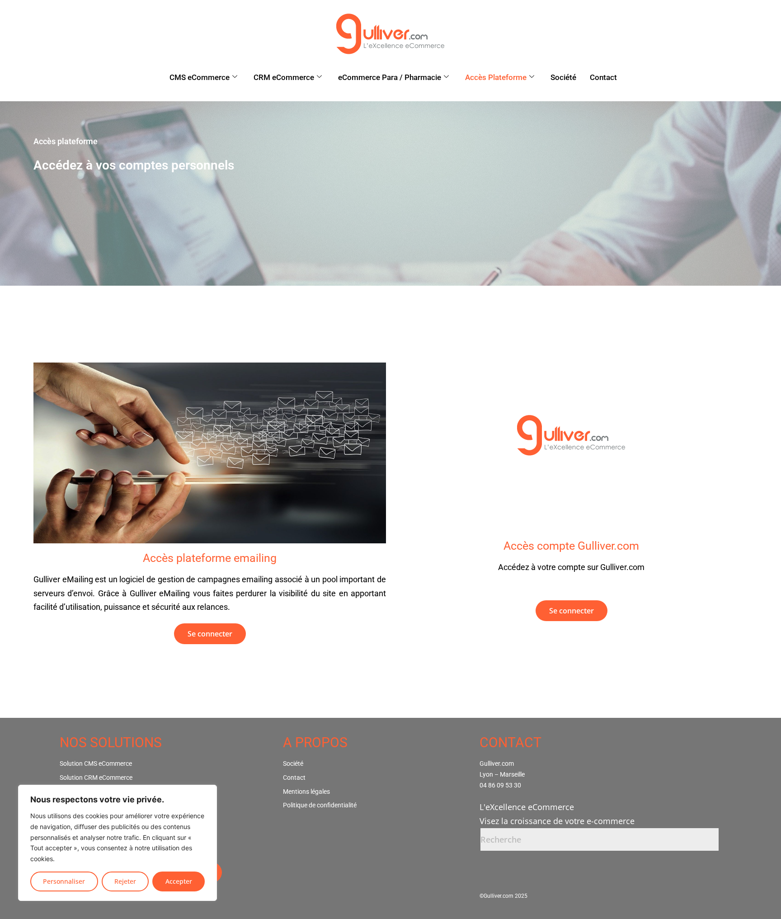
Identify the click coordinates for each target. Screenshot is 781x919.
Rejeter (125, 881)
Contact (603, 77)
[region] (117, 843)
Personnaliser (64, 881)
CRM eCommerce (284, 77)
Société (563, 77)
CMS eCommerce (199, 77)
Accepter (178, 881)
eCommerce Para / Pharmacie (389, 77)
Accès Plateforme (496, 77)
